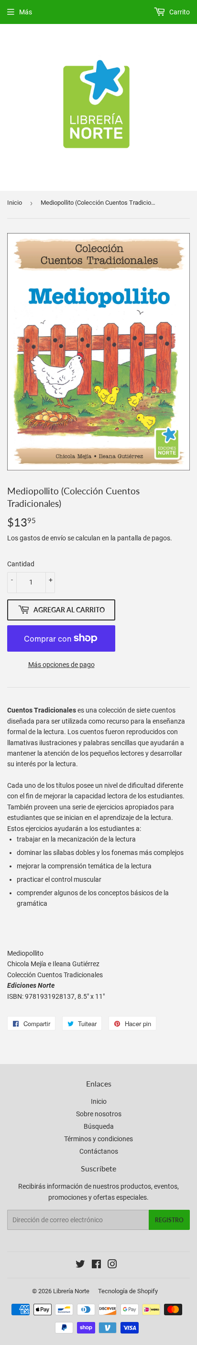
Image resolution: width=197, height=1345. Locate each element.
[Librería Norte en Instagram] (112, 1265)
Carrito (179, 12)
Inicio (14, 202)
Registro (169, 1220)
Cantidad (20, 564)
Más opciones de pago (61, 664)
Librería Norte (71, 1291)
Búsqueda (99, 1126)
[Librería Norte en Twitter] (80, 1265)
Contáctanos (98, 1151)
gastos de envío (43, 538)
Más (25, 12)
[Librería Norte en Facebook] (96, 1265)
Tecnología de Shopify (128, 1291)
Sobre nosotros (98, 1114)
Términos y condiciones (98, 1139)
